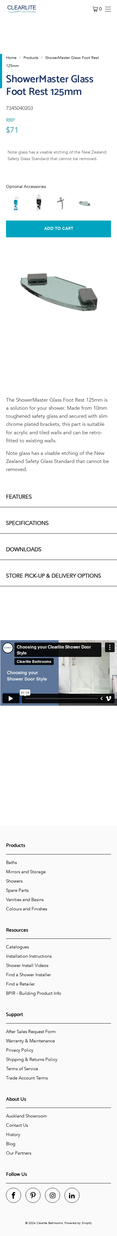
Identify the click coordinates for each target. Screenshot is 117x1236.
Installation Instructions (29, 956)
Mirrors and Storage (26, 872)
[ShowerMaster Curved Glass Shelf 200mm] (84, 202)
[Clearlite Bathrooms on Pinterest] (33, 1195)
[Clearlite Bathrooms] (22, 9)
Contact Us (17, 1125)
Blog (10, 1144)
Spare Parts (17, 890)
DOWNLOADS (23, 549)
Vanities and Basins (25, 900)
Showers (14, 881)
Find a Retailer (20, 984)
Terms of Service (22, 1069)
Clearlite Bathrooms (50, 1223)
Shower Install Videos (27, 965)
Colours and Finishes (26, 909)
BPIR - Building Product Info (33, 993)
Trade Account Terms (27, 1078)
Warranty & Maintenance (30, 1041)
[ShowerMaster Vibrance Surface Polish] (39, 202)
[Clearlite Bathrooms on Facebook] (13, 1195)
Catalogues (17, 947)
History (13, 1135)
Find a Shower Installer (28, 975)
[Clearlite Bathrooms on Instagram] (52, 1195)
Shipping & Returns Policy (31, 1059)
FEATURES (19, 497)
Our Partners (18, 1153)
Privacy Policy (19, 1050)
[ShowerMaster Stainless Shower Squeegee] (61, 202)
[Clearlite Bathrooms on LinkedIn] (72, 1195)
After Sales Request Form (31, 1032)
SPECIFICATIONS (27, 523)
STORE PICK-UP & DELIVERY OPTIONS (53, 576)
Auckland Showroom (26, 1116)
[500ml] (16, 202)
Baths (11, 862)
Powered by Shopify (78, 1223)
